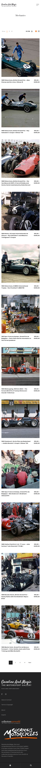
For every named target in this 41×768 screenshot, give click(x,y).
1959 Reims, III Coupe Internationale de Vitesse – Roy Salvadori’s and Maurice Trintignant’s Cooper (14, 235)
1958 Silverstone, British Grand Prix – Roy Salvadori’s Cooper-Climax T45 (15, 131)
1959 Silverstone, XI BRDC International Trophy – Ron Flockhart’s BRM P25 (14, 287)
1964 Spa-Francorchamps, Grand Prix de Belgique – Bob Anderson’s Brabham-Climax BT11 (15, 494)
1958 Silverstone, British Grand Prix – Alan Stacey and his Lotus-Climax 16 (15, 81)
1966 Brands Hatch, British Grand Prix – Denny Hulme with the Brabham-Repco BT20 (14, 596)
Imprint (3, 715)
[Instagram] (5, 694)
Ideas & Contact (6, 700)
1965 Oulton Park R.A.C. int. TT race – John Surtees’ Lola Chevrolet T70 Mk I (15, 545)
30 (12, 31)
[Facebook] (1, 694)
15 (9, 31)
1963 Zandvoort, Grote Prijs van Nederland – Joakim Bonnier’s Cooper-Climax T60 (15, 442)
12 (7, 31)
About (3, 710)
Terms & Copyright (7, 704)
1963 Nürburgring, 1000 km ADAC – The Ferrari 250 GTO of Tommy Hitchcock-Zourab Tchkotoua (14, 391)
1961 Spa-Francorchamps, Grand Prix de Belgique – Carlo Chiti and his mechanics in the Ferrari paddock (16, 338)
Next (30, 662)
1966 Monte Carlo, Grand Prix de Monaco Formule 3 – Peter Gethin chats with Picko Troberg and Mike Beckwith (15, 649)
